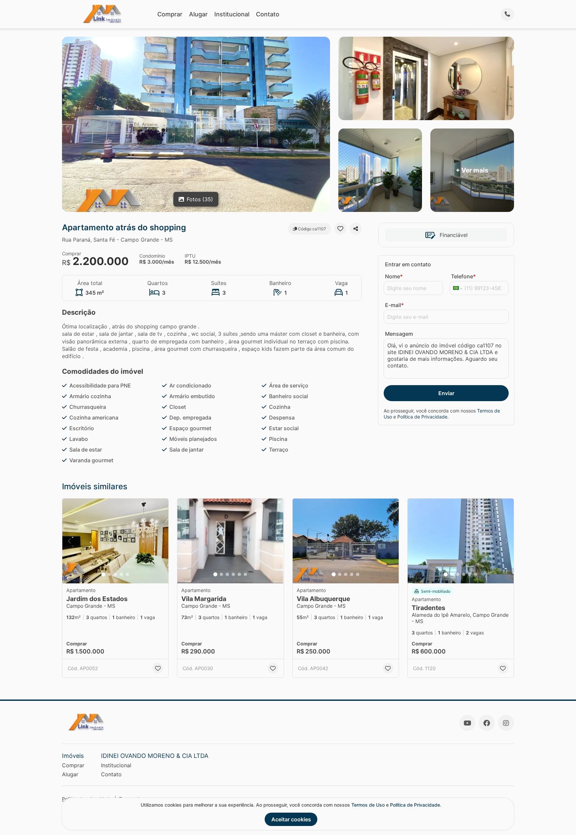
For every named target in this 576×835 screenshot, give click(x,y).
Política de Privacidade (422, 417)
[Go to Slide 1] (103, 574)
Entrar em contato (408, 264)
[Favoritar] (340, 229)
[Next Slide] (161, 541)
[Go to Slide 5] (127, 574)
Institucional (231, 14)
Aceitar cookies (291, 819)
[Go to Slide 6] (245, 574)
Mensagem (399, 333)
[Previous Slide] (69, 541)
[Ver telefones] (507, 14)
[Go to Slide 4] (121, 574)
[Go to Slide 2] (109, 574)
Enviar (446, 393)
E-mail (394, 305)
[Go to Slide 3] (115, 574)
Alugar (198, 14)
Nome (394, 276)
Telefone (463, 276)
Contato (267, 14)
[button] (115, 541)
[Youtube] (467, 723)
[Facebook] (487, 723)
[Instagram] (506, 723)
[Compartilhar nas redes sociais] (356, 229)
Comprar (169, 14)
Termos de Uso (368, 805)
